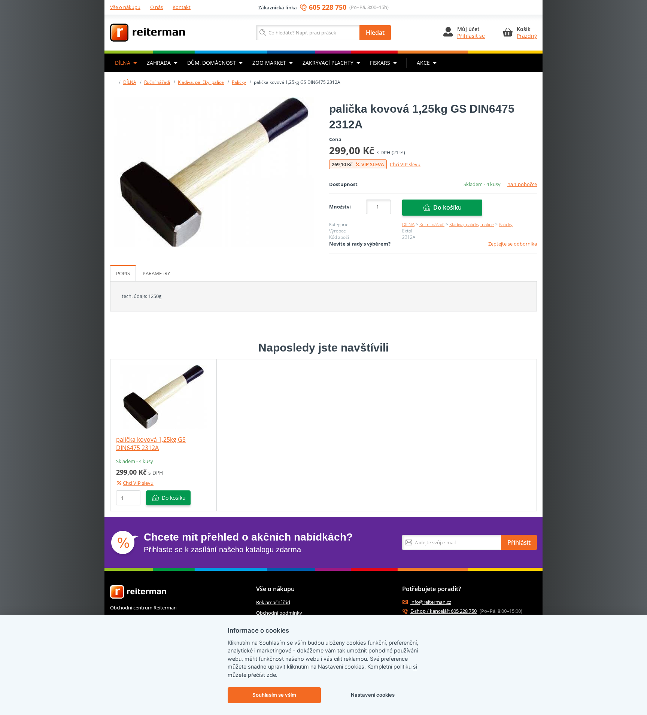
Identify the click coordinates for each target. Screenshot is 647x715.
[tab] (123, 273)
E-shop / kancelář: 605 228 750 (443, 611)
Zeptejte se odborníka (512, 243)
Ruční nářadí (157, 82)
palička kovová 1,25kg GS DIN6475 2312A (151, 443)
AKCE (423, 62)
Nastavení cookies (373, 695)
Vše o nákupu (125, 7)
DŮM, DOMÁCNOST (211, 62)
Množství (340, 206)
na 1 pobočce (522, 184)
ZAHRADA (159, 62)
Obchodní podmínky (279, 612)
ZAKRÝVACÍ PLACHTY (328, 62)
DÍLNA (122, 62)
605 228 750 (327, 7)
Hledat (375, 32)
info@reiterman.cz (430, 602)
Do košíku (447, 207)
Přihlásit (519, 542)
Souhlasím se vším (274, 695)
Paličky (239, 82)
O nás (156, 7)
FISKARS (380, 62)
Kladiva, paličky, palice (201, 82)
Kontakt (182, 7)
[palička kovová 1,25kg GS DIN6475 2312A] (214, 172)
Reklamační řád (273, 602)
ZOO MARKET (269, 62)
